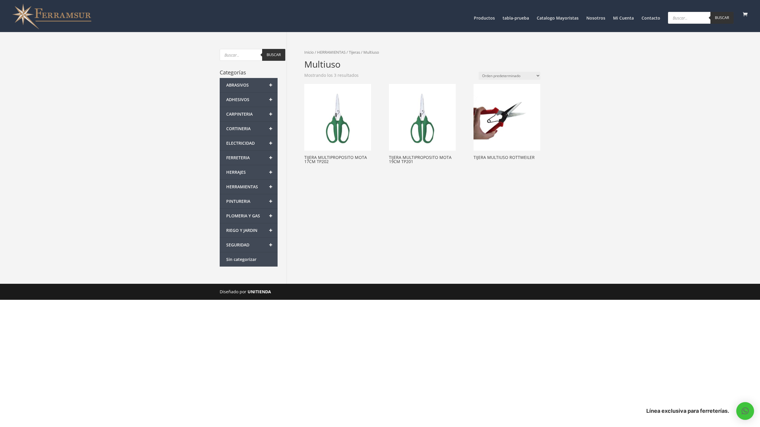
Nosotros (595, 18)
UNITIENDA (259, 291)
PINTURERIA (249, 201)
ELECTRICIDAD (249, 143)
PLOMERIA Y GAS (249, 216)
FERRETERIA (249, 158)
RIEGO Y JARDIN (249, 230)
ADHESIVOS (249, 99)
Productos (484, 18)
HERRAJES (249, 172)
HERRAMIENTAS (331, 52)
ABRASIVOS (249, 85)
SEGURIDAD (249, 245)
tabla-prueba (516, 18)
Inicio (309, 52)
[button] (745, 411)
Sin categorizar (241, 259)
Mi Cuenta (623, 18)
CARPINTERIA (249, 114)
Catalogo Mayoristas (558, 18)
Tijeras (354, 52)
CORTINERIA (249, 129)
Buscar (722, 17)
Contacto (651, 18)
